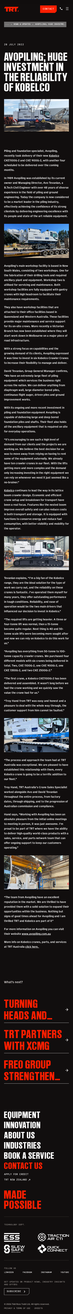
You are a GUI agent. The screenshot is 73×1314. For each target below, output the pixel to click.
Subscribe (17, 1291)
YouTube (65, 1272)
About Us (19, 1135)
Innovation (22, 1125)
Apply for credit (16, 1174)
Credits (38, 1308)
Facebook (27, 1272)
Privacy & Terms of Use (17, 1308)
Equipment (22, 1115)
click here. (32, 946)
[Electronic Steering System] (19, 1237)
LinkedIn (9, 1272)
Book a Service (29, 1155)
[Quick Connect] (53, 1249)
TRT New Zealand (17, 1180)
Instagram (46, 1272)
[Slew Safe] (19, 1249)
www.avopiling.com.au (36, 933)
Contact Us (23, 1165)
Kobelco (54, 155)
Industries (22, 1145)
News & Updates (22, 24)
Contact (48, 9)
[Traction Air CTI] (53, 1237)
